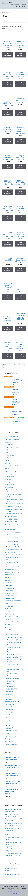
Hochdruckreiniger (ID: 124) (14, 514)
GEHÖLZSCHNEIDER (11, 519)
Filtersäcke (8, 479)
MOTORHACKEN (10, 614)
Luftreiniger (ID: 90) (12, 544)
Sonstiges (8, 725)
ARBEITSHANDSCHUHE (12, 447)
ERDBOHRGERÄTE (10, 471)
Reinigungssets (9, 691)
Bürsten (7, 460)
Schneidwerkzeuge (11, 715)
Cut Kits (7, 463)
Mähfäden (8, 608)
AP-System (8, 444)
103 (23, 365)
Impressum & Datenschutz (13, 874)
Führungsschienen (10, 482)
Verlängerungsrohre (11, 744)
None (6, 627)
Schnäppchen (9, 709)
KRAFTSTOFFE (9, 598)
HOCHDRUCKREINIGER (12, 572)
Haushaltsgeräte (10, 529)
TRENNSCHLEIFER (10, 736)
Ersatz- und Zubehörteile (14, 637)
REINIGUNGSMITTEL (11, 689)
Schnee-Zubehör (10, 712)
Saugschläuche (9, 704)
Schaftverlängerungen (11, 707)
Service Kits (8, 723)
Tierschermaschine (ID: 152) (14, 549)
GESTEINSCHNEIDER (11, 524)
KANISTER (8, 583)
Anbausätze (8, 442)
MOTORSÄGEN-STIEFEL (12, 616)
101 (15, 365)
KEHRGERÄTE (9, 585)
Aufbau (7, 452)
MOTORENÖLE (9, 611)
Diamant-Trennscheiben (12, 466)
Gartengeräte (9, 487)
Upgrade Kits (9, 741)
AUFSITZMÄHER (10, 455)
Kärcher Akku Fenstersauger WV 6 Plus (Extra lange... (17, 382)
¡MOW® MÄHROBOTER (12, 436)
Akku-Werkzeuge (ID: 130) (14, 506)
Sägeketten (8, 697)
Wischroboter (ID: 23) (12, 567)
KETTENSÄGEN (9, 588)
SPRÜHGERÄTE (9, 728)
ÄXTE (6, 458)
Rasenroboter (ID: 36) (14, 657)
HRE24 (12, 3)
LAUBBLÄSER (9, 606)
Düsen (7, 468)
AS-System (8, 450)
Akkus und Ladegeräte (12, 439)
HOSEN (7, 577)
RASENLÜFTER (9, 681)
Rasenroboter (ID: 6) (12, 678)
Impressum (17, 891)
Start (3, 12)
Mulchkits (8, 619)
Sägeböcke (8, 694)
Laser (6, 603)
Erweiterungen (9, 474)
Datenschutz (9, 891)
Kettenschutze (9, 591)
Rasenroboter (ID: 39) (14, 640)
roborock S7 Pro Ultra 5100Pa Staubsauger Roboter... (16, 392)
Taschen (7, 733)
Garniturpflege (9, 484)
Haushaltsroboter (10, 552)
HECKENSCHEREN (10, 569)
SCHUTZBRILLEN (10, 720)
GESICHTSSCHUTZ (11, 521)
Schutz (7, 717)
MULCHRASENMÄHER (12, 622)
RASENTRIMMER (10, 686)
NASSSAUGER (9, 624)
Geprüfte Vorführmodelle (14, 647)
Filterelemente (9, 476)
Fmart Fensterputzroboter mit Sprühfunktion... (17, 412)
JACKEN (7, 580)
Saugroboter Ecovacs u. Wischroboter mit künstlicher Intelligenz (13, 849)
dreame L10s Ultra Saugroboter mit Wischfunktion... (16, 421)
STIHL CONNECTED (11, 731)
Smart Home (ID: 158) (12, 547)
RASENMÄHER (9, 683)
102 (19, 365)
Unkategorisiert (9, 739)
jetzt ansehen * (7, 54)
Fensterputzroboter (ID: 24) (14, 555)
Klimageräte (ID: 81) (12, 541)
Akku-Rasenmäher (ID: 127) (14, 504)
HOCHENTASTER (10, 575)
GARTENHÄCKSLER (11, 516)
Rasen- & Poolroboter (11, 634)
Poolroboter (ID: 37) (13, 654)
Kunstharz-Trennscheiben (13, 601)
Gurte (6, 527)
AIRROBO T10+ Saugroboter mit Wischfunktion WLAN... (16, 402)
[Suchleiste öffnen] (17, 6)
